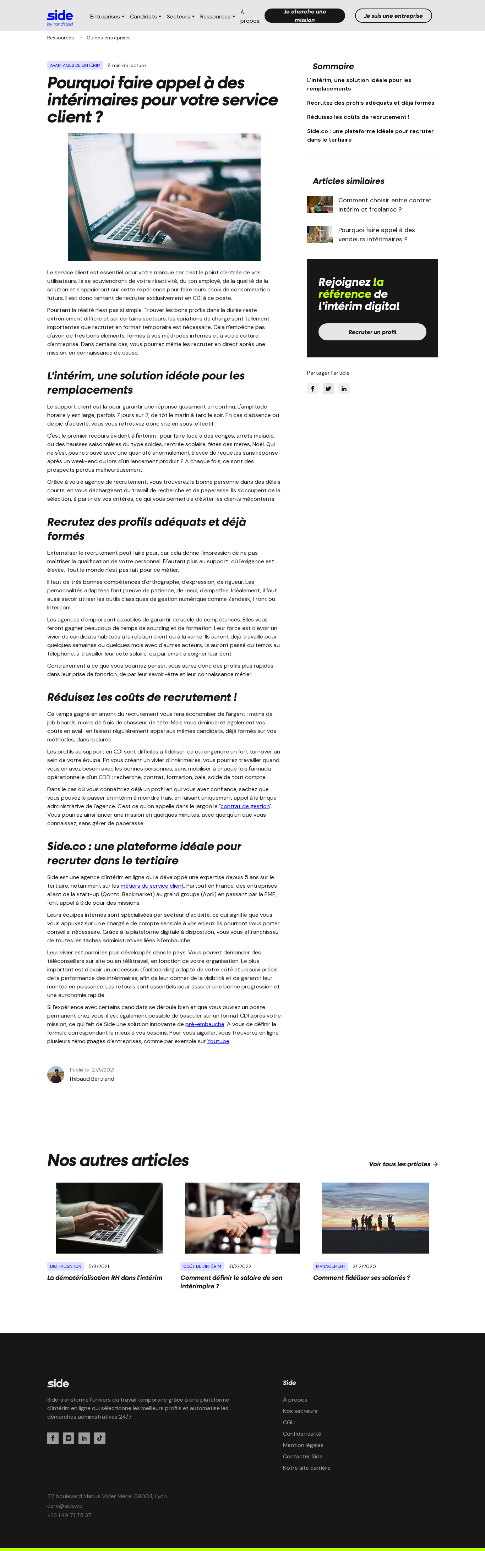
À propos (250, 16)
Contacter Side (303, 1456)
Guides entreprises (109, 37)
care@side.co (65, 1505)
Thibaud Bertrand (91, 1079)
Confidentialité (302, 1433)
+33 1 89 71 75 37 (69, 1515)
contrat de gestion (244, 806)
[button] (107, 17)
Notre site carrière (307, 1467)
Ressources (60, 37)
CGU (289, 1422)
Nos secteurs (300, 1411)
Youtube (218, 1041)
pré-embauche (204, 1024)
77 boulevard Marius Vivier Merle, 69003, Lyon (107, 1496)
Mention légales (303, 1445)
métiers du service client (152, 885)
